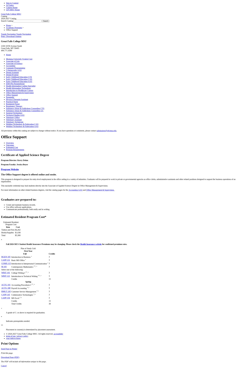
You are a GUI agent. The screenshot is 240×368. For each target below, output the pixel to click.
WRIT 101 (5, 273)
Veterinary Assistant (14, 120)
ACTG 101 (5, 285)
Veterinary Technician (14, 122)
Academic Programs (14, 28)
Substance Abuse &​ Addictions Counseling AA (24, 111)
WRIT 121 (5, 276)
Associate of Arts (13, 61)
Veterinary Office (13, 117)
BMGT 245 (6, 291)
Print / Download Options (11, 36)
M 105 (4, 267)
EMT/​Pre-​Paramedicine (15, 84)
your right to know (13, 338)
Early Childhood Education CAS (19, 79)
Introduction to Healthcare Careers (19, 90)
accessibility (58, 334)
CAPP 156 (5, 298)
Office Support (12, 95)
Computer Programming (15, 68)
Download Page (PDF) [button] (10, 357)
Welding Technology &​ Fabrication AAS (22, 126)
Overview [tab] (10, 143)
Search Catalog (7, 21)
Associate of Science (14, 63)
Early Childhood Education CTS (19, 77)
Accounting (10, 66)
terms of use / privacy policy (17, 336)
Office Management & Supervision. (100, 190)
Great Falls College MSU (11, 14)
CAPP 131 (5, 260)
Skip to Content (12, 3)
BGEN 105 (5, 257)
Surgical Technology (14, 113)
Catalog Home (12, 7)
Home (8, 25)
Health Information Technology (18, 88)
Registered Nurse (13, 104)
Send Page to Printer (9, 349)
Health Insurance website (91, 244)
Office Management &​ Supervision (20, 93)
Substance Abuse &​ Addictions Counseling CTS (25, 108)
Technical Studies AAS (15, 115)
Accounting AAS (75, 190)
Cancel (3, 366)
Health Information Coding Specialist (20, 86)
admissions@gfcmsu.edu (106, 131)
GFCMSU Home (13, 10)
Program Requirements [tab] (15, 150)
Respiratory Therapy (14, 106)
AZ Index (10, 5)
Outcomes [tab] (10, 145)
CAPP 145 (5, 295)
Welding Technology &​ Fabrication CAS (22, 124)
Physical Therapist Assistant (17, 99)
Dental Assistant (12, 72)
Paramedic (10, 97)
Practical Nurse (12, 102)
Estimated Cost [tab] (12, 147)
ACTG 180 (5, 288)
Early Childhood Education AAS (19, 81)
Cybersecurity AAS (14, 70)
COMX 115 (6, 263)
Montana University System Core (19, 59)
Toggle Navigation (8, 34)
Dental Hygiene (12, 75)
